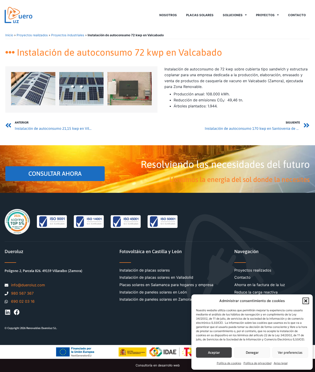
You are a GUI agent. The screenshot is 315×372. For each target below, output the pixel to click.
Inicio (9, 35)
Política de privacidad (257, 363)
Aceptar (214, 352)
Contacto (297, 15)
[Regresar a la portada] (18, 15)
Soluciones (233, 15)
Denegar (252, 352)
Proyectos (265, 15)
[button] (305, 301)
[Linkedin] (7, 312)
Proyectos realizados (32, 35)
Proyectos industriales (67, 35)
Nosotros (168, 15)
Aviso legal (281, 363)
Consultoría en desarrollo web (158, 365)
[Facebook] (17, 312)
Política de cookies (229, 363)
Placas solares (200, 15)
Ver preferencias (290, 352)
